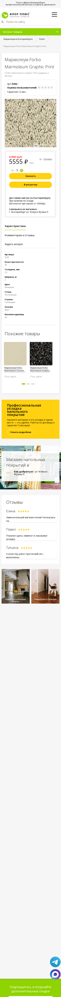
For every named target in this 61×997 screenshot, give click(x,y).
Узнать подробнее (20, 432)
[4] (48, 87)
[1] (39, 87)
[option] (15, 358)
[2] (42, 87)
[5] (51, 87)
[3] (45, 87)
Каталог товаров (12, 31)
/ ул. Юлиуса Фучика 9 (30, 473)
